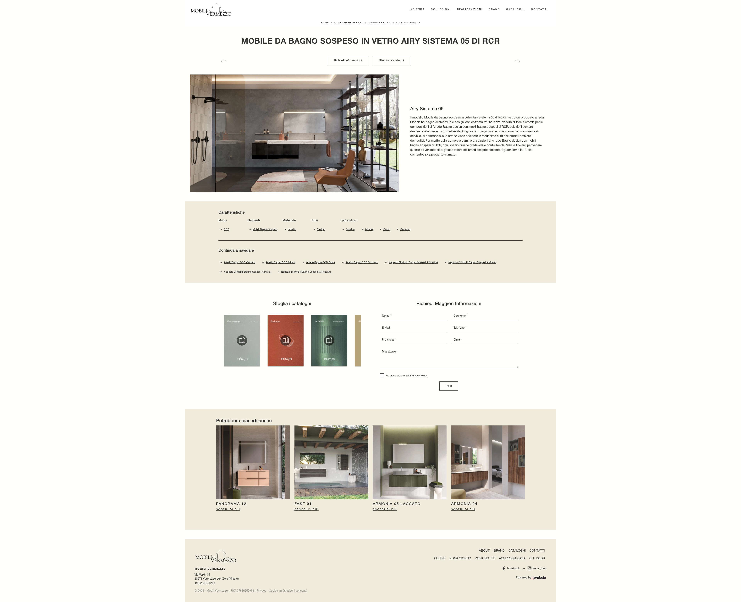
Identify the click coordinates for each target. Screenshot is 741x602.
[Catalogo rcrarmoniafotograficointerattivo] (329, 340)
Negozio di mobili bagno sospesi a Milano (472, 262)
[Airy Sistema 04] (223, 60)
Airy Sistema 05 (408, 23)
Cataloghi (515, 9)
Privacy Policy (419, 375)
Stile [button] (314, 220)
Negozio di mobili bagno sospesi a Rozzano (306, 271)
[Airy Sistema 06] (517, 60)
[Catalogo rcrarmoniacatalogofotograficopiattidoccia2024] (242, 340)
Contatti (539, 9)
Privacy (261, 590)
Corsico (350, 229)
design (321, 229)
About (484, 550)
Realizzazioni (470, 9)
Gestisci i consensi (295, 590)
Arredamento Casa (349, 23)
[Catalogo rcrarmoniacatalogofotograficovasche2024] (286, 340)
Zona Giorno (460, 558)
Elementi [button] (253, 220)
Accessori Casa (512, 558)
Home (325, 23)
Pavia (386, 229)
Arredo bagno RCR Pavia (320, 262)
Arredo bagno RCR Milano (280, 262)
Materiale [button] (289, 220)
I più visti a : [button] (348, 220)
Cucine (440, 558)
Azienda (417, 9)
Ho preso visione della (406, 375)
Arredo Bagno (380, 23)
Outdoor (537, 558)
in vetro (292, 229)
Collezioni (441, 9)
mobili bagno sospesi (265, 229)
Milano (369, 229)
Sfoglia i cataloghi (391, 60)
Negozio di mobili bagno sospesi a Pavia (247, 271)
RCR (226, 229)
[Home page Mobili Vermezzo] (211, 9)
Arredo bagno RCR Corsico (239, 262)
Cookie (273, 590)
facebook (513, 568)
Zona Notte (485, 558)
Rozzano (405, 229)
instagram (539, 568)
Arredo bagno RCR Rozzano (362, 262)
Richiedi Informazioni (348, 60)
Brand (494, 9)
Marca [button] (222, 220)
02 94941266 (207, 582)
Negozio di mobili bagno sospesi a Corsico (413, 262)
